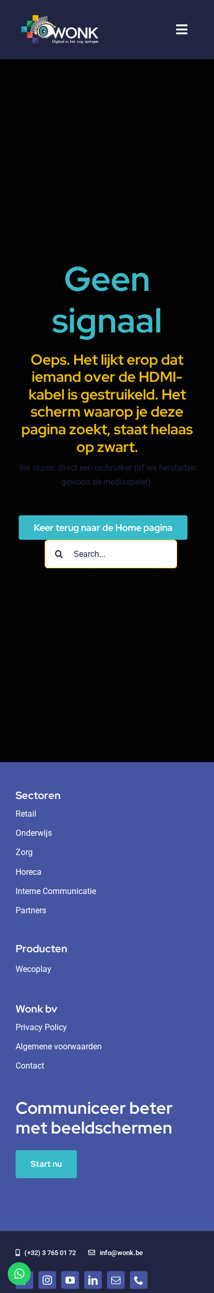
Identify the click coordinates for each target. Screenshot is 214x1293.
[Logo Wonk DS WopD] (59, 14)
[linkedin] (93, 1280)
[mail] (116, 1280)
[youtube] (70, 1280)
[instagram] (47, 1280)
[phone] (139, 1280)
